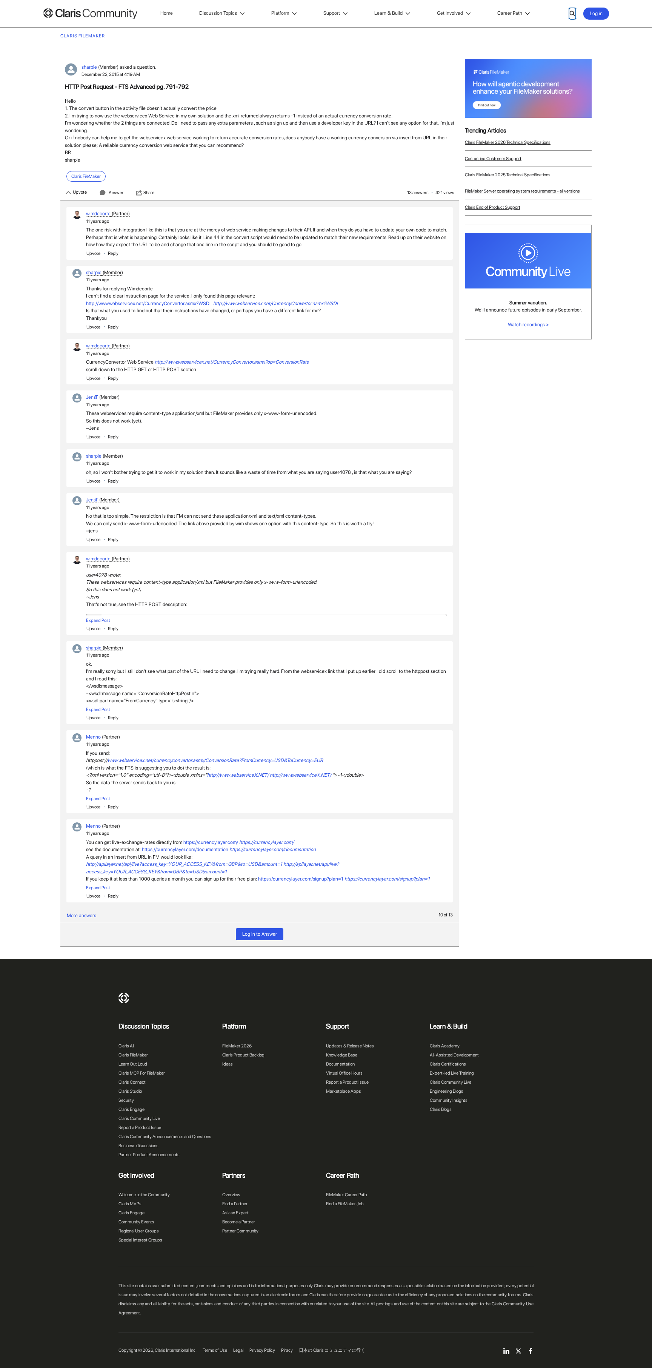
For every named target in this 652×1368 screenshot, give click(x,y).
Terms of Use (215, 1350)
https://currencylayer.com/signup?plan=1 (300, 879)
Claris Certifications (448, 1064)
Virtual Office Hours (344, 1073)
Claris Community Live (139, 1118)
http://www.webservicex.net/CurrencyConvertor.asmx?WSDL (149, 303)
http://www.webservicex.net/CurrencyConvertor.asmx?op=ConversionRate (232, 362)
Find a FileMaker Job (345, 1203)
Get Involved (450, 13)
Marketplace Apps (343, 1091)
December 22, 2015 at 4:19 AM (111, 74)
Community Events (136, 1222)
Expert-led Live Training (452, 1073)
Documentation (340, 1064)
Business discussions (138, 1145)
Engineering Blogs (446, 1091)
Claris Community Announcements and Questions (164, 1136)
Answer (116, 192)
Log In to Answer (259, 934)
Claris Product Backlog (243, 1055)
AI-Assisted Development (454, 1055)
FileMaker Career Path (346, 1194)
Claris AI (126, 1046)
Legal (238, 1350)
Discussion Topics (218, 13)
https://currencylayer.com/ (210, 842)
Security (126, 1100)
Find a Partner (235, 1203)
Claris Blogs (441, 1109)
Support (331, 13)
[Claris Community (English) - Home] (90, 13)
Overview (231, 1194)
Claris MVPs (129, 1203)
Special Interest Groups (140, 1240)
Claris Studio (130, 1091)
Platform (280, 13)
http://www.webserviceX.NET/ (238, 775)
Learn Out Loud (132, 1064)
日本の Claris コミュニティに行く (332, 1350)
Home (166, 13)
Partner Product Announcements (149, 1154)
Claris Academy (445, 1046)
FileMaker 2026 (237, 1046)
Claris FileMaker (133, 1055)
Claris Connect (132, 1082)
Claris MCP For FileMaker (141, 1073)
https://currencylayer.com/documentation (185, 849)
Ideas (227, 1064)
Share (148, 192)
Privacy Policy (262, 1350)
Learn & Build (388, 13)
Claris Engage (131, 1109)
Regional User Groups (138, 1231)
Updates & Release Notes (350, 1046)
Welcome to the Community (144, 1194)
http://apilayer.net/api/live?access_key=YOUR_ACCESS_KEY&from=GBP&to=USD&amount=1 (184, 864)
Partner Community (240, 1231)
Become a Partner (238, 1222)
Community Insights (448, 1100)
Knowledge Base (341, 1055)
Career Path (509, 13)
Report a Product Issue (139, 1127)
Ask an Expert (235, 1212)
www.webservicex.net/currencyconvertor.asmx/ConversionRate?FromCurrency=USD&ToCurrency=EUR (215, 760)
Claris (123, 998)
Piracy (287, 1350)
